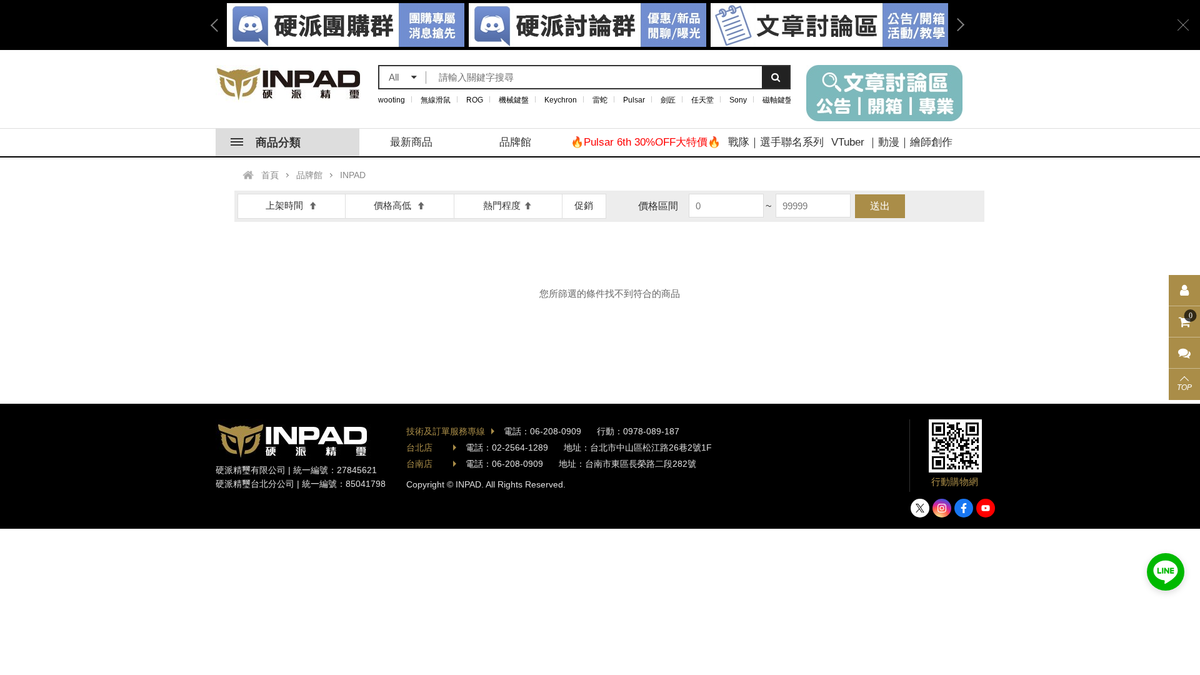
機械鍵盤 (514, 100)
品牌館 (515, 142)
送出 (880, 206)
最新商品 (411, 142)
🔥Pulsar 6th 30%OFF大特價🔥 (646, 142)
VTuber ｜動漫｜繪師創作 (891, 142)
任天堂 (702, 100)
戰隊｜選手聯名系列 (776, 142)
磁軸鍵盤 (777, 100)
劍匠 (668, 100)
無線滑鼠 (436, 100)
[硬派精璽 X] (920, 508)
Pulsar (634, 100)
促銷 (583, 205)
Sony (738, 100)
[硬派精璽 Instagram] (941, 508)
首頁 (270, 175)
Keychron (560, 100)
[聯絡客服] (1184, 353)
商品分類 (278, 142)
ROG (474, 100)
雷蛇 (600, 100)
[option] (587, 25)
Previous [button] (218, 25)
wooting (391, 100)
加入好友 (1165, 572)
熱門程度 (502, 205)
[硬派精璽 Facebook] (963, 508)
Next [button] (956, 25)
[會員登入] (1184, 290)
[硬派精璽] (289, 83)
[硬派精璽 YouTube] (985, 508)
